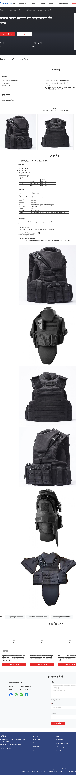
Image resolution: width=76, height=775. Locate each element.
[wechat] (21, 694)
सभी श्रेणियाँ (58, 750)
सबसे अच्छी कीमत (7, 34)
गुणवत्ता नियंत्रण (36, 746)
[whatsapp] (16, 694)
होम (1, 10)
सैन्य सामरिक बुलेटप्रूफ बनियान (15, 10)
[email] (11, 694)
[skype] (26, 694)
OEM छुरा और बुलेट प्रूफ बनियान (15, 616)
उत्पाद (4, 10)
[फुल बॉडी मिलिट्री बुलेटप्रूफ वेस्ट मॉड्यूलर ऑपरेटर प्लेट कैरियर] (14, 641)
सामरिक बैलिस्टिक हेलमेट (61, 747)
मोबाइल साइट (54, 769)
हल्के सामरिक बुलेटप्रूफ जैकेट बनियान (61, 616)
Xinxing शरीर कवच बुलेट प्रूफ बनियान (38, 616)
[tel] (31, 694)
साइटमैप (46, 769)
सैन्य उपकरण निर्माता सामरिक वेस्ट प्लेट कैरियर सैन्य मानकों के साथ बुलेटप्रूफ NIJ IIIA (13, 658)
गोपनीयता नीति (64, 769)
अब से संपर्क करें (58, 723)
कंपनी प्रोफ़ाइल (36, 739)
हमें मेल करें (24, 34)
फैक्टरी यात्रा (36, 743)
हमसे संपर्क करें (36, 750)
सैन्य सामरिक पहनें (59, 739)
